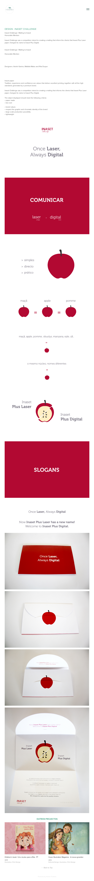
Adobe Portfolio (51, 876)
